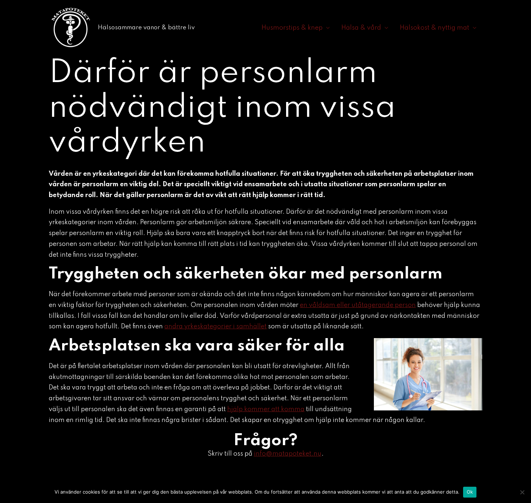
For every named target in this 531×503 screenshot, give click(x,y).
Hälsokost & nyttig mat (434, 28)
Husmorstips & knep (292, 28)
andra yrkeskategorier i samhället (215, 326)
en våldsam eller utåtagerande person (358, 305)
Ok (470, 492)
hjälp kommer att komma (266, 409)
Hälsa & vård (361, 28)
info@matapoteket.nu (287, 454)
